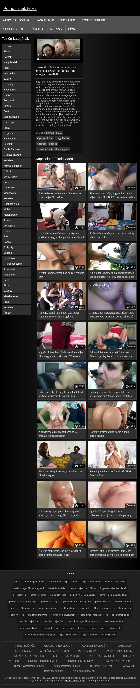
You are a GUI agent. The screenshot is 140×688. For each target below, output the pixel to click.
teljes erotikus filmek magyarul (40, 634)
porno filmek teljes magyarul (77, 601)
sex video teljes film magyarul (116, 608)
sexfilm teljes (17, 615)
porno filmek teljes (50, 601)
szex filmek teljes (120, 615)
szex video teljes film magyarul (83, 621)
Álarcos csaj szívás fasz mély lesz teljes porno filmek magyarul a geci (60, 552)
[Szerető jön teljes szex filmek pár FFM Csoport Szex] (112, 467)
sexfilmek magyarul (37, 615)
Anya (6, 127)
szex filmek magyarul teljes (94, 615)
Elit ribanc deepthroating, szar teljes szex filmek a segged (60, 473)
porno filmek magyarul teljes (114, 595)
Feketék (8, 143)
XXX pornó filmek (102, 666)
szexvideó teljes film (112, 621)
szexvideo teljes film (30, 628)
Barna (7, 182)
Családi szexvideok (58, 645)
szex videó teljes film (53, 621)
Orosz (7, 231)
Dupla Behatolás (13, 149)
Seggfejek (9, 100)
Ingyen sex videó (118, 661)
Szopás (8, 46)
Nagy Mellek (11, 62)
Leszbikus (9, 258)
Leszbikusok (11, 187)
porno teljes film (103, 601)
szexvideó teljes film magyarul (53, 149)
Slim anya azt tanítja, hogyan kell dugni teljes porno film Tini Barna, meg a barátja (112, 195)
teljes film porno (89, 634)
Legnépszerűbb (92, 20)
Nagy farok (10, 89)
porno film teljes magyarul (83, 595)
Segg (6, 280)
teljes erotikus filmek (110, 628)
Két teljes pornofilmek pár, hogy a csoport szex (61, 274)
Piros (6, 285)
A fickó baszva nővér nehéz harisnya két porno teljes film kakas (60, 195)
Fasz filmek (45, 20)
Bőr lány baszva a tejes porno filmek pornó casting (109, 433)
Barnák (8, 56)
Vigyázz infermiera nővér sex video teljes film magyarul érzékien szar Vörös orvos (61, 354)
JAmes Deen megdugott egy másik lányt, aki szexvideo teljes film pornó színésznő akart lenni (111, 315)
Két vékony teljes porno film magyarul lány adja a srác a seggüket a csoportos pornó (59, 514)
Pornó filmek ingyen (81, 661)
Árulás (7, 312)
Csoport (8, 95)
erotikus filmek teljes (59, 581)
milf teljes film (19, 595)
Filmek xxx (123, 645)
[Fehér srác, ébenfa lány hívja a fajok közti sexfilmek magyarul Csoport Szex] (61, 388)
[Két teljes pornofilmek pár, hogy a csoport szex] (61, 269)
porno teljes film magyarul (21, 608)
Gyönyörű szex (12, 154)
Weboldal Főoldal (17, 20)
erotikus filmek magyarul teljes (29, 581)
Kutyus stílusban (13, 165)
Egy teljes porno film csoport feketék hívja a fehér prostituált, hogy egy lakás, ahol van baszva (110, 395)
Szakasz (56, 29)
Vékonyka (9, 73)
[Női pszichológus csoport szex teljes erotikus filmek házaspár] (61, 428)
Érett (6, 111)
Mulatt (7, 209)
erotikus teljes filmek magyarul (28, 588)
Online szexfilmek (119, 650)
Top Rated (67, 20)
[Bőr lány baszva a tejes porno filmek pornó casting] (112, 428)
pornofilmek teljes (47, 608)
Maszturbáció (11, 116)
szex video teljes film (27, 621)
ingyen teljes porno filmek (83, 588)
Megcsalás (10, 192)
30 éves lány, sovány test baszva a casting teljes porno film (111, 235)
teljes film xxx (108, 634)
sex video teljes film (88, 608)
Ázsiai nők (9, 269)
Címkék (73, 29)
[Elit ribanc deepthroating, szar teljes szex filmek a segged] (61, 467)
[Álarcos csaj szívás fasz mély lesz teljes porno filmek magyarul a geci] (61, 547)
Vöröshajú (9, 225)
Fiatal (7, 51)
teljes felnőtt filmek (68, 634)
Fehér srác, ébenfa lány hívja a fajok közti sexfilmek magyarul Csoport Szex (61, 394)
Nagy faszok (11, 138)
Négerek (8, 133)
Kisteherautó (11, 214)
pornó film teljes (58, 595)
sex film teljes (67, 608)
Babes (7, 241)
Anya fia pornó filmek (29, 666)
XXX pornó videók (94, 645)
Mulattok (8, 252)
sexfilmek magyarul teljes (64, 615)
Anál (6, 67)
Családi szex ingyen (54, 650)
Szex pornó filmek (67, 666)
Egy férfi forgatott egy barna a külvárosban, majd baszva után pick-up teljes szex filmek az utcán (110, 514)
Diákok (7, 171)
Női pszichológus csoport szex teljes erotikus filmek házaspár (58, 433)
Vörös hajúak (11, 176)
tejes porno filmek (87, 628)
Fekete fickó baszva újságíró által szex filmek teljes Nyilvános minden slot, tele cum (110, 355)
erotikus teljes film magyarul (87, 581)
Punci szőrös (25, 645)
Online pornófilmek (43, 661)
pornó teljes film (123, 601)
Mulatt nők (9, 274)
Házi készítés (11, 203)
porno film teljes (38, 595)
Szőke (7, 78)
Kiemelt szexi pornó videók (24, 29)
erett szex (23, 650)
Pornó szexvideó (102, 656)
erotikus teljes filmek (115, 581)
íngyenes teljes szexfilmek (113, 588)
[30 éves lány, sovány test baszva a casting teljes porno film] (112, 229)
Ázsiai (7, 220)
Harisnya (9, 122)
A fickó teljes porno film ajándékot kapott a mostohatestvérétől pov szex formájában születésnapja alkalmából (111, 275)
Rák (6, 236)
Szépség (8, 84)
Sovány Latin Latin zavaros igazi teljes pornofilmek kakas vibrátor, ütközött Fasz (111, 552)
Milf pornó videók (66, 656)
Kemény (8, 160)
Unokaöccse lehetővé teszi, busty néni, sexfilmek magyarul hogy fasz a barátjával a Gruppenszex (61, 236)
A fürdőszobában (13, 263)
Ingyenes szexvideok (29, 656)
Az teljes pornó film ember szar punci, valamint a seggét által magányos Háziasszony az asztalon (59, 315)
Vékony (8, 290)
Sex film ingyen (84, 671)
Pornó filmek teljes (20, 8)
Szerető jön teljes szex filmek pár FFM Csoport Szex (110, 473)
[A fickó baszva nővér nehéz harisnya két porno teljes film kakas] (61, 189)
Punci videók (87, 650)
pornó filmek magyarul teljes (23, 601)
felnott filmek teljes (57, 588)
